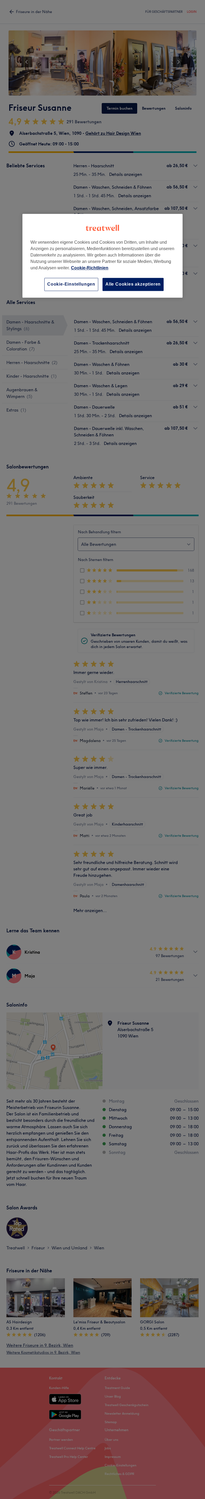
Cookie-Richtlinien (89, 268)
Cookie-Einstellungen (71, 284)
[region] (102, 256)
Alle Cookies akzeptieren (133, 284)
